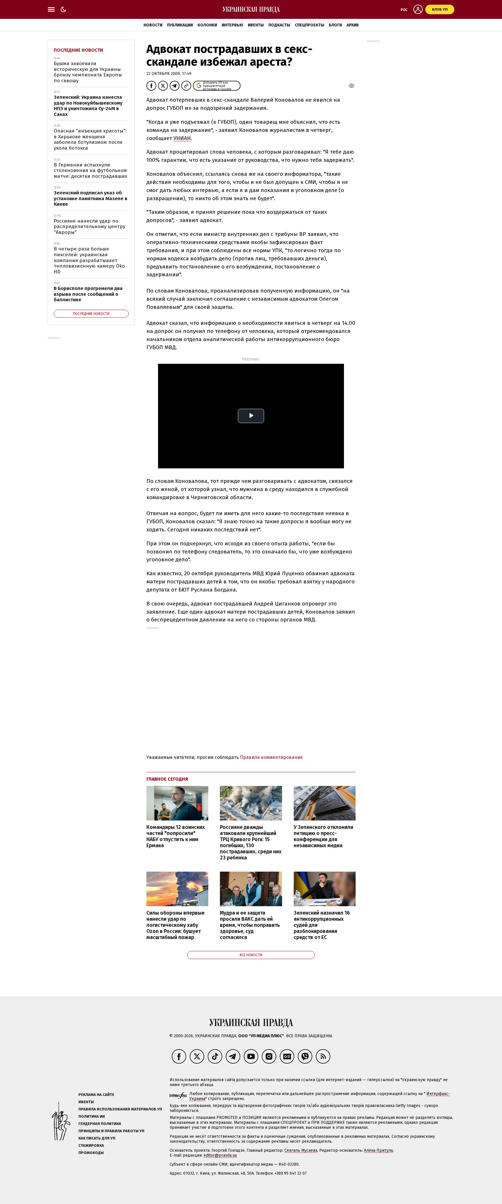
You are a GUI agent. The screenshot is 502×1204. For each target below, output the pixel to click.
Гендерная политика (99, 1123)
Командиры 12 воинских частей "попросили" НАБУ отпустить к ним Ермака (175, 836)
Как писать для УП (96, 1138)
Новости (153, 25)
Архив (353, 25)
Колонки (207, 25)
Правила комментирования (271, 757)
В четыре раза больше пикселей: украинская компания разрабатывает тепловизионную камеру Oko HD (89, 260)
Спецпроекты (309, 25)
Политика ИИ (91, 1116)
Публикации (180, 25)
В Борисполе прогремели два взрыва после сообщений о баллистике (88, 294)
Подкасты (279, 25)
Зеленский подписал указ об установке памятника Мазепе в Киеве (90, 198)
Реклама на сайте (96, 1094)
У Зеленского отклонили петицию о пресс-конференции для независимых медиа (323, 836)
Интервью (232, 25)
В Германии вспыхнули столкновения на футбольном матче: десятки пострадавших (90, 170)
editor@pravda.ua (220, 1155)
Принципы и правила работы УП (111, 1131)
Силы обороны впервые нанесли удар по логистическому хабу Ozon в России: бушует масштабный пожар (175, 925)
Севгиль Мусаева (300, 1150)
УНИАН (182, 138)
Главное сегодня (167, 779)
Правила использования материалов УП (120, 1109)
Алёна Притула (378, 1150)
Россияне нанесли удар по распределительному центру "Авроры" (89, 226)
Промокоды (91, 1153)
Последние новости (78, 50)
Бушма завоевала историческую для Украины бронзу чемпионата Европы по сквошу (88, 72)
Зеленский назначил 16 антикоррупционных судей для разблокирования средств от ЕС (322, 925)
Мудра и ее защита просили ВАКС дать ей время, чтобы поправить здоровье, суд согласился (250, 925)
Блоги (335, 25)
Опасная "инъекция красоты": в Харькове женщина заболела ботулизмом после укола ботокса (90, 139)
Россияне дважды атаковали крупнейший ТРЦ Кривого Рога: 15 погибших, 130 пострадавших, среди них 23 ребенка (251, 842)
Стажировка (91, 1145)
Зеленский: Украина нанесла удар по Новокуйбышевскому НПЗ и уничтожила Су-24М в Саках (88, 105)
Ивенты (256, 25)
